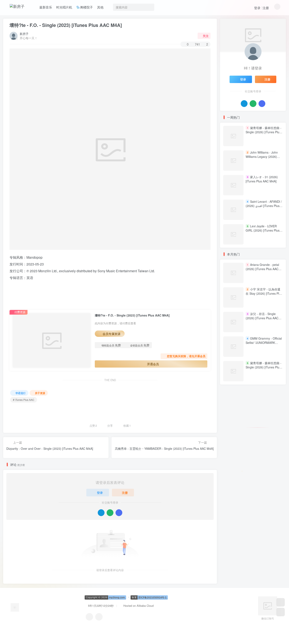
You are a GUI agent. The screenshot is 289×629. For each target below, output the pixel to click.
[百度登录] (119, 512)
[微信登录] (110, 512)
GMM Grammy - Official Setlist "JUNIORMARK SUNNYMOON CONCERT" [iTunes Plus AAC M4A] (264, 344)
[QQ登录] (101, 512)
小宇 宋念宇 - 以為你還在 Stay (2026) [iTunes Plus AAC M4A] (264, 293)
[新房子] (15, 607)
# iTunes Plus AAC (23, 399)
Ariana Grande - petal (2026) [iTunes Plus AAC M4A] (262, 269)
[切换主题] (280, 612)
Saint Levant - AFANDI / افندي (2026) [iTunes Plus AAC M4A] (264, 205)
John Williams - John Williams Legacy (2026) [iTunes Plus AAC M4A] (262, 156)
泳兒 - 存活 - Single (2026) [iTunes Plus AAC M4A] (262, 318)
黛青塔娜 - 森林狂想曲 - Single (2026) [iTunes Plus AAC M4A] (263, 132)
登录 (257, 8)
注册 (266, 8)
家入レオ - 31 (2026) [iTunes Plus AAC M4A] (262, 179)
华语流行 (20, 393)
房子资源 (40, 393)
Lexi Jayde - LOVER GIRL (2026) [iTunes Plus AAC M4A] (262, 230)
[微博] (99, 617)
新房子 (24, 34)
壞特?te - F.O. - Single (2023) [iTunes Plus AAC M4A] (66, 25)
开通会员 (153, 364)
